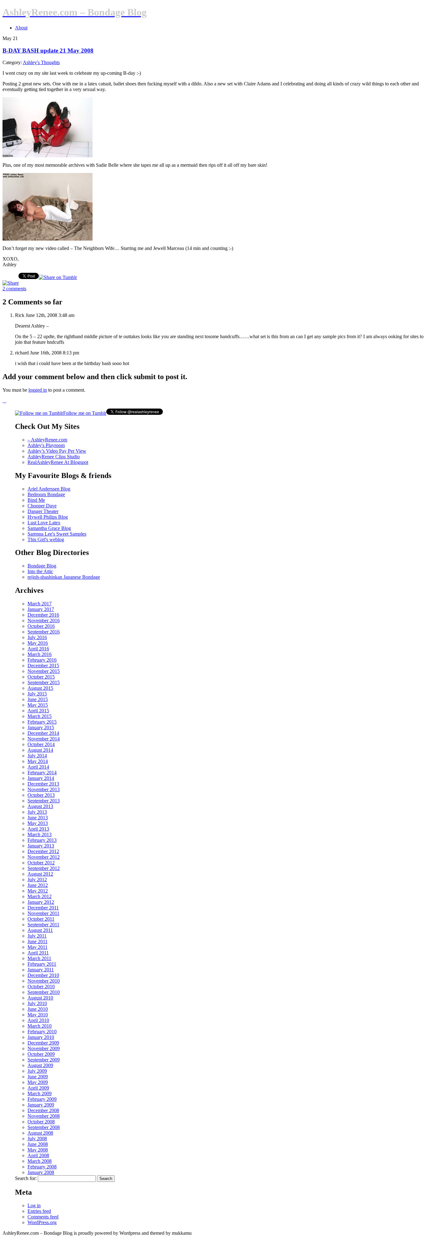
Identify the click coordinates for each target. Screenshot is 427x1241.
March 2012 (40, 896)
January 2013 (41, 845)
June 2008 (38, 1144)
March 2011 (39, 958)
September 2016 (44, 631)
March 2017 (40, 603)
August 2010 (40, 997)
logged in (37, 390)
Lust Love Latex (44, 522)
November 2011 (43, 913)
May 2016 (38, 643)
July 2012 (37, 879)
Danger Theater (43, 511)
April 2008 (38, 1155)
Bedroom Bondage (46, 494)
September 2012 (44, 868)
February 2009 (42, 1099)
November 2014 (44, 738)
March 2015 (40, 716)
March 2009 (40, 1093)
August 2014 (40, 750)
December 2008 (43, 1110)
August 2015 (40, 688)
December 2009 (43, 1042)
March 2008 (40, 1161)
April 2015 (38, 710)
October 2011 (41, 919)
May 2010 (38, 1014)
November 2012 (44, 857)
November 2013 (44, 789)
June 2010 (38, 1009)
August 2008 (40, 1133)
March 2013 (40, 834)
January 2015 (41, 727)
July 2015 (37, 693)
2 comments (14, 288)
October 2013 (41, 795)
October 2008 (41, 1121)
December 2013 (43, 783)
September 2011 (43, 924)
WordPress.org (42, 1222)
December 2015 (43, 665)
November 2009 (44, 1048)
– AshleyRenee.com (47, 439)
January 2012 (41, 902)
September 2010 (44, 992)
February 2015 (42, 722)
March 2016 (40, 654)
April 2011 (38, 952)
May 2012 (38, 890)
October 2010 (41, 986)
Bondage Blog (42, 565)
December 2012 (43, 851)
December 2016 (43, 615)
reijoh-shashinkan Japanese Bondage (64, 577)
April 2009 (38, 1088)
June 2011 (38, 941)
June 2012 (38, 885)
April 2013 (38, 829)
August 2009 (40, 1065)
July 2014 (37, 755)
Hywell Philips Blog (48, 517)
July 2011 (37, 935)
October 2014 (41, 744)
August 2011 (40, 930)
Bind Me (36, 500)
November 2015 (44, 671)
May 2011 (38, 947)
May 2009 (38, 1082)
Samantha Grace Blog (49, 528)
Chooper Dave (42, 505)
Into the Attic (40, 571)
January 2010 (41, 1037)
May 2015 (38, 705)
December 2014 (43, 733)
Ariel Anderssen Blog (49, 488)
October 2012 (41, 862)
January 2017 (41, 609)
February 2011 (42, 964)
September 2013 (44, 800)
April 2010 (38, 1020)
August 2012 (40, 874)
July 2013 (37, 812)
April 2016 (38, 648)
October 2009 (41, 1054)
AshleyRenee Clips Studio (54, 456)
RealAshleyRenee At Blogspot (58, 462)
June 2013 (38, 817)
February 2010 (42, 1031)
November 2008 (44, 1116)
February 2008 (42, 1166)
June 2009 (38, 1076)
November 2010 (44, 981)
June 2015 (38, 699)
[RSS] (4, 400)
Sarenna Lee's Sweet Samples (57, 534)
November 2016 (44, 620)
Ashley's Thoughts (41, 62)
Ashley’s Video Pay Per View (57, 451)
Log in (34, 1205)
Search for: (26, 1178)
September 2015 (44, 682)
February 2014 (42, 772)
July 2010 (37, 1003)
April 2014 (38, 767)
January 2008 (41, 1172)
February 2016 (42, 660)
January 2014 (41, 778)
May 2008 (38, 1149)
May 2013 (38, 823)
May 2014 (38, 761)
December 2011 (43, 907)
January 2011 (41, 969)
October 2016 (41, 626)
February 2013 (42, 840)
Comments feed (43, 1216)
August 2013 (40, 806)
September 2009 (44, 1059)
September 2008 (44, 1127)
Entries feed (39, 1211)
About (21, 27)
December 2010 (43, 975)
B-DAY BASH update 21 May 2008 (48, 50)
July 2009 (37, 1071)
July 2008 (37, 1138)
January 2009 (41, 1104)
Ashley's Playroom (46, 445)
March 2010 (40, 1026)
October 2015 (41, 676)
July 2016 (37, 637)
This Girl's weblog (46, 539)
